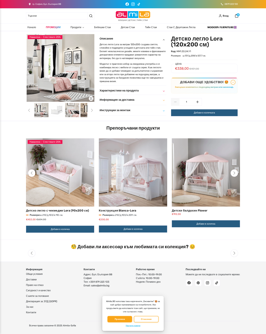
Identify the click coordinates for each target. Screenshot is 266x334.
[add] (197, 102)
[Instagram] (133, 4)
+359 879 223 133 (99, 281)
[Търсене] (90, 15)
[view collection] (60, 172)
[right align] (91, 110)
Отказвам (146, 319)
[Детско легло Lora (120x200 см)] (60, 68)
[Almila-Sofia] (133, 16)
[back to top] (259, 323)
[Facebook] (127, 4)
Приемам (120, 319)
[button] (31, 173)
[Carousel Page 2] (56, 110)
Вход (226, 15)
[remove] (175, 102)
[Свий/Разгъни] (233, 82)
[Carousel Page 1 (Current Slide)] (41, 110)
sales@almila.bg (100, 285)
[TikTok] (139, 4)
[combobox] (56, 15)
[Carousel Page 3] (72, 110)
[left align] (29, 110)
